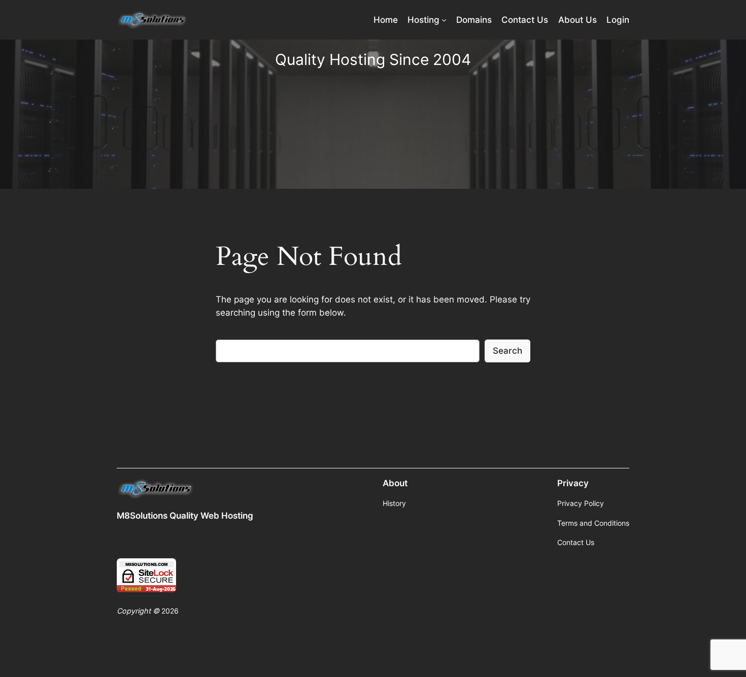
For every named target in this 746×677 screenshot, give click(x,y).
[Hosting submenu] (444, 19)
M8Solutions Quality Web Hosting (185, 516)
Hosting (423, 20)
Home (386, 20)
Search (507, 351)
